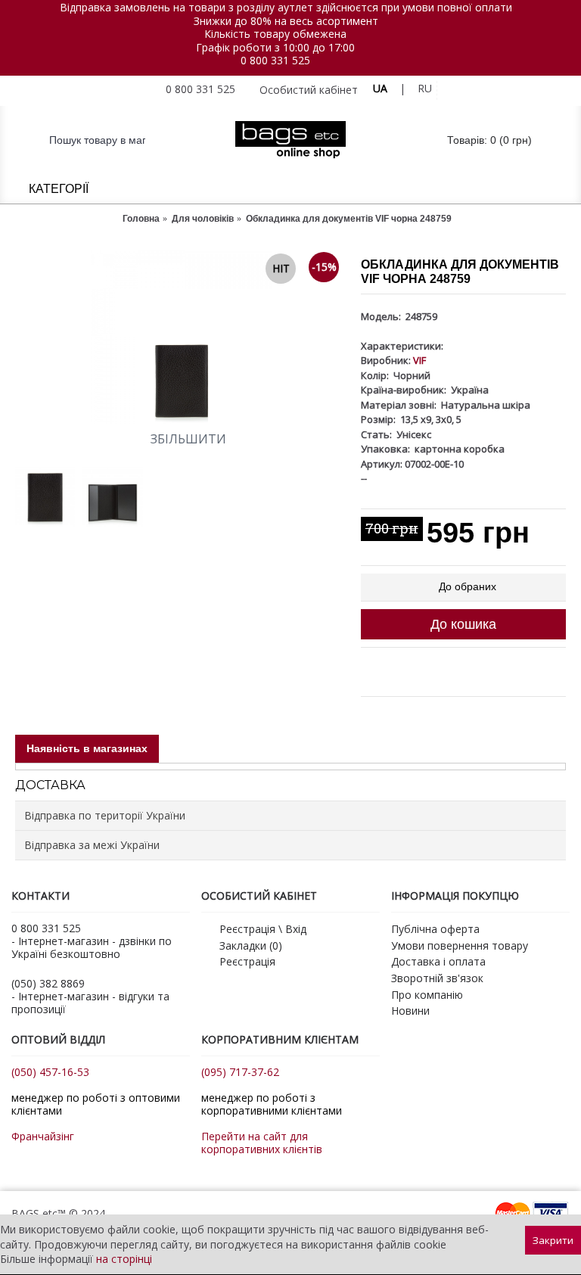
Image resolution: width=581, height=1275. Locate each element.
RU (425, 88)
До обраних (467, 586)
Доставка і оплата (438, 961)
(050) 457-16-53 (50, 1072)
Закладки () (250, 945)
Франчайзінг (42, 1136)
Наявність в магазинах (87, 748)
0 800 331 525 (275, 60)
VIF (419, 360)
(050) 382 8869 (48, 983)
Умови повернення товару (459, 945)
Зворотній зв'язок (437, 978)
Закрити (553, 1240)
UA (380, 88)
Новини (410, 1010)
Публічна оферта (435, 929)
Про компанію (427, 994)
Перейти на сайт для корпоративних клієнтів (261, 1142)
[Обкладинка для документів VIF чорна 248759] (180, 337)
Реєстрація (247, 961)
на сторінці (124, 1259)
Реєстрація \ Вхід (262, 929)
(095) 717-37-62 (240, 1072)
